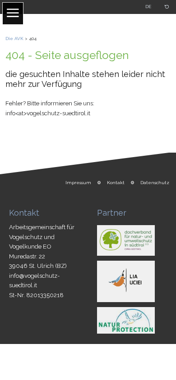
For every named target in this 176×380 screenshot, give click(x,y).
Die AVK (14, 38)
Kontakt (116, 182)
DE (148, 6)
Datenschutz (154, 182)
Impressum (78, 182)
